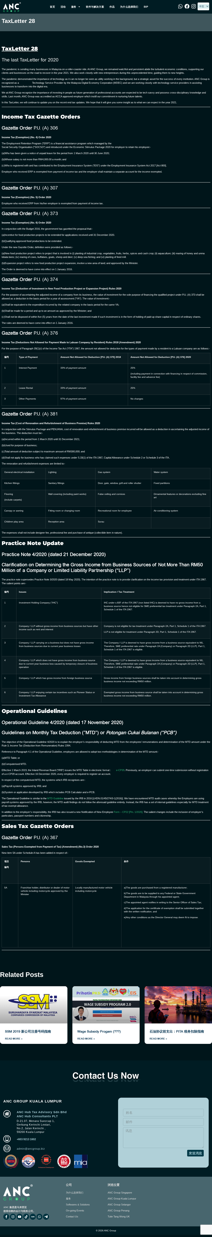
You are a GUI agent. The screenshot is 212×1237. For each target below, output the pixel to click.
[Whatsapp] (39, 1217)
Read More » (14, 1038)
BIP (146, 6)
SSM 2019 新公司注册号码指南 (28, 1031)
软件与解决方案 (95, 6)
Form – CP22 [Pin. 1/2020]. (128, 812)
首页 (52, 6)
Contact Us (72, 1216)
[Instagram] (13, 1217)
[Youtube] (20, 1217)
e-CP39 (120, 770)
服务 (73, 6)
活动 (63, 6)
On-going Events (75, 1210)
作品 (112, 6)
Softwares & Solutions (78, 1204)
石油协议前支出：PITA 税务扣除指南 (177, 1031)
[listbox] (203, 6)
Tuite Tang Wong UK (119, 1216)
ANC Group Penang (118, 1210)
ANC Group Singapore (120, 1192)
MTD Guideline (55, 798)
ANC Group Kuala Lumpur (122, 1198)
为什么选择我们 (129, 6)
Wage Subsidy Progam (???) (99, 1031)
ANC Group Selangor (119, 1204)
